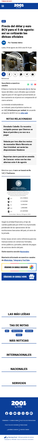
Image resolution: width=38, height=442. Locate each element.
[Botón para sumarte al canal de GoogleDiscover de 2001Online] (19, 267)
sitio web (24, 113)
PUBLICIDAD (23, 425)
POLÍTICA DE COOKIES (12, 425)
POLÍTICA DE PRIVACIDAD (28, 420)
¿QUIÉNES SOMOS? (13, 429)
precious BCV (17, 331)
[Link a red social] (6, 413)
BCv (3, 21)
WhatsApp (8, 260)
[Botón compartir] (4, 74)
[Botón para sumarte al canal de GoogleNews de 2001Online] (19, 277)
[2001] (19, 6)
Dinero (19, 335)
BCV (28, 89)
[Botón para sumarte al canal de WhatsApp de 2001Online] (28, 84)
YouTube (26, 260)
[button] (9, 74)
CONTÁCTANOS (24, 429)
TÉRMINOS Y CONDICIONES (10, 420)
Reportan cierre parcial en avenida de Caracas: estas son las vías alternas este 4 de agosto (19, 159)
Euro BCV (29, 331)
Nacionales (24, 252)
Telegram (17, 260)
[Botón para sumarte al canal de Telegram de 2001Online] (31, 84)
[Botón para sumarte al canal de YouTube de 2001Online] (35, 84)
